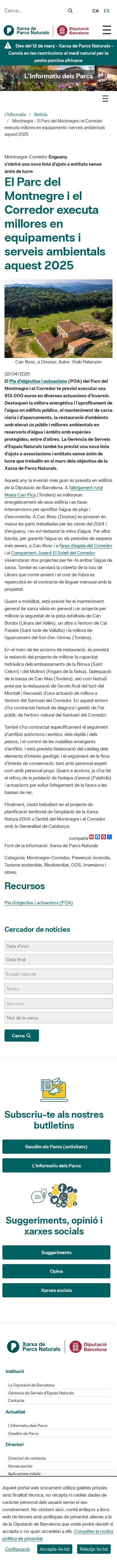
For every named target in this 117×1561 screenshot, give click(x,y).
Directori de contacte (27, 1458)
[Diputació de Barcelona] (57, 1346)
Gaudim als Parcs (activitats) (56, 1146)
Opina (56, 1271)
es (107, 11)
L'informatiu (15, 114)
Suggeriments (56, 1252)
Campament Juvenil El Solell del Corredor (53, 553)
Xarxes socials (56, 1290)
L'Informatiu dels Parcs (56, 1166)
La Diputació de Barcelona (31, 1385)
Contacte (16, 1400)
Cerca (19, 1036)
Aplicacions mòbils (24, 1473)
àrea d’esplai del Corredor (86, 545)
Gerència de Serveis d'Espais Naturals (41, 1393)
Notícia (40, 114)
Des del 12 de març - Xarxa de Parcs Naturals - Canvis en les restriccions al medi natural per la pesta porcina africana (60, 53)
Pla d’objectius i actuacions (38, 381)
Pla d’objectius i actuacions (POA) (38, 902)
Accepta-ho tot (55, 1549)
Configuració (17, 1549)
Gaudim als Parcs (23, 1433)
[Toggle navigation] (107, 30)
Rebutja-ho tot (94, 1549)
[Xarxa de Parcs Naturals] (46, 30)
